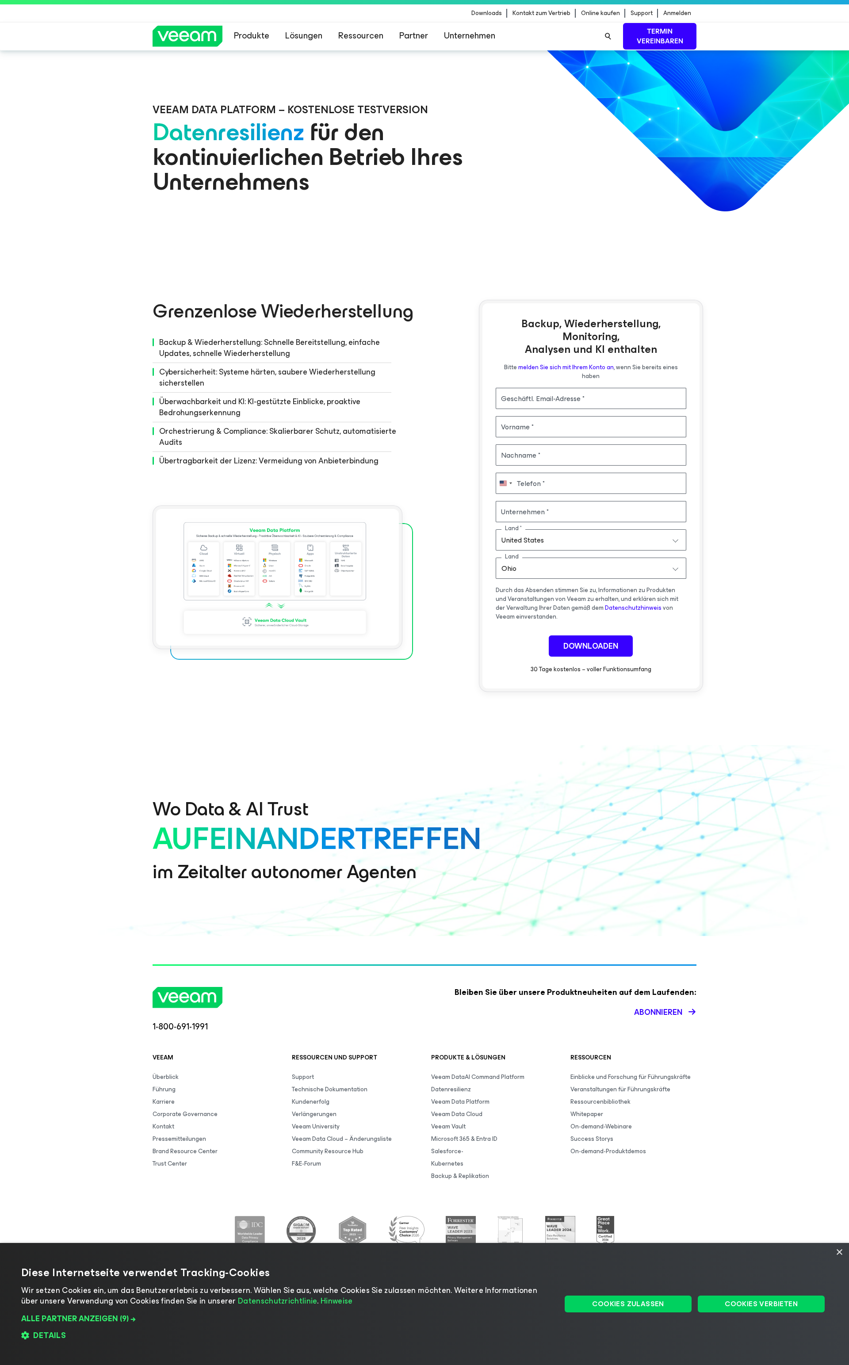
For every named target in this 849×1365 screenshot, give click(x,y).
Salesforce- (447, 1151)
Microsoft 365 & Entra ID (464, 1139)
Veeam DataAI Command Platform (477, 1077)
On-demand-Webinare (601, 1126)
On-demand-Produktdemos (608, 1151)
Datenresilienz (451, 1089)
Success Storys (591, 1139)
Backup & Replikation (460, 1176)
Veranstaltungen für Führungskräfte (620, 1089)
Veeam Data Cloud (456, 1114)
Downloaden (590, 646)
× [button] (839, 1252)
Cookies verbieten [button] (761, 1304)
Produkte (251, 35)
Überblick (166, 1077)
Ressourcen (360, 35)
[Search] (608, 36)
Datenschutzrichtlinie (277, 1301)
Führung (164, 1089)
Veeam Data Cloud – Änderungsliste (342, 1139)
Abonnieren (658, 1012)
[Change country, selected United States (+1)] (505, 483)
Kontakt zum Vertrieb (541, 13)
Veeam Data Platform (460, 1102)
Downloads (486, 13)
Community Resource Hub (327, 1151)
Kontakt (163, 1126)
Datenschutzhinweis (633, 608)
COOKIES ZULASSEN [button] (628, 1304)
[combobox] (591, 540)
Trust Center (170, 1164)
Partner (413, 35)
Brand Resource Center (185, 1151)
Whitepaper (586, 1114)
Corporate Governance (185, 1114)
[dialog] (424, 1304)
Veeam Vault (448, 1126)
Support (642, 13)
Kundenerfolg (310, 1102)
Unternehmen (469, 35)
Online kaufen (600, 13)
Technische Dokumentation (329, 1089)
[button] (283, 1318)
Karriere (164, 1102)
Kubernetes (447, 1164)
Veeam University (316, 1126)
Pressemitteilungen (179, 1139)
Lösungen (303, 35)
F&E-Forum (306, 1164)
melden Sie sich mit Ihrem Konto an (566, 367)
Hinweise (336, 1301)
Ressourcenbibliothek (600, 1102)
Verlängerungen (314, 1114)
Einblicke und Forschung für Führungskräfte (630, 1077)
